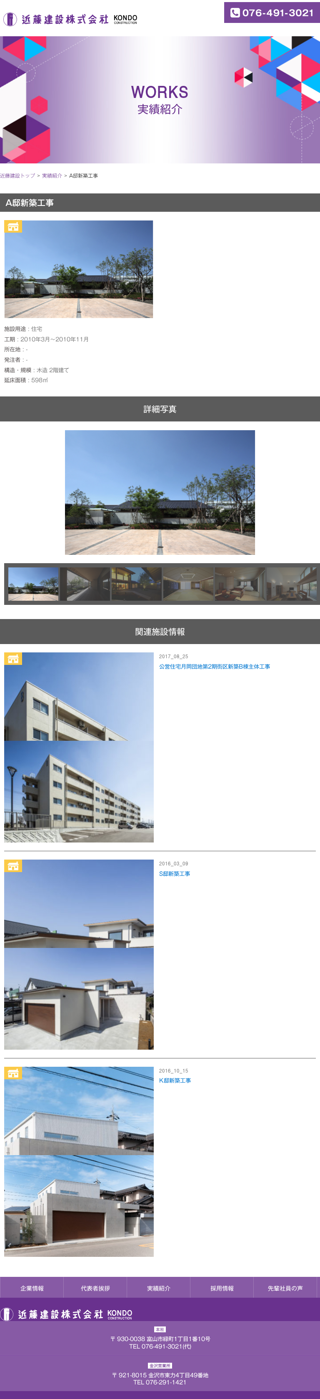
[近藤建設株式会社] (68, 19)
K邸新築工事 (175, 1080)
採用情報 (222, 1288)
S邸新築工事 (174, 874)
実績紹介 (158, 1288)
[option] (160, 492)
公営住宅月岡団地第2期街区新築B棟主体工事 (214, 666)
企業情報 (32, 1288)
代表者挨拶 (95, 1288)
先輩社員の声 (285, 1288)
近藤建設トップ (17, 175)
